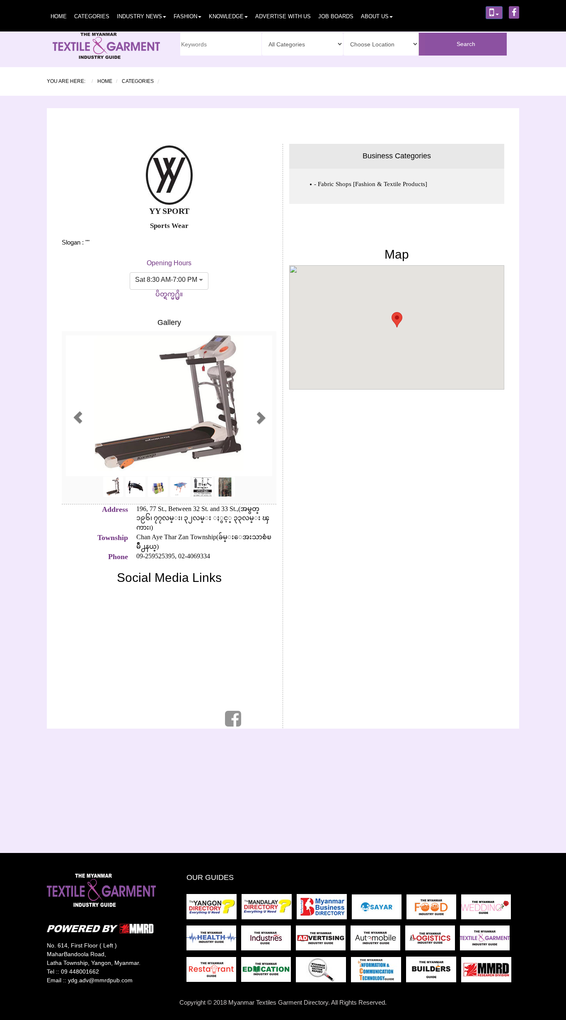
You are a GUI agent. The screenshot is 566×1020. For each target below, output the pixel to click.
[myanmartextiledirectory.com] (486, 940)
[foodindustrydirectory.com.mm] (433, 909)
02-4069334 (193, 556)
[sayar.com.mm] (379, 909)
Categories (91, 16)
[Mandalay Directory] (269, 909)
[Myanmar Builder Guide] (433, 972)
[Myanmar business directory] (324, 909)
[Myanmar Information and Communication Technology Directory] (378, 972)
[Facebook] (233, 723)
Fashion (185, 16)
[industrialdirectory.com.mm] (268, 940)
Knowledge (226, 16)
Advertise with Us (283, 16)
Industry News (139, 16)
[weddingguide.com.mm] (487, 909)
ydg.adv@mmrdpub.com (100, 980)
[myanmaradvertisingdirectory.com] (323, 940)
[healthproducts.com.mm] (213, 940)
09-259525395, (156, 556)
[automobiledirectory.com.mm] (378, 940)
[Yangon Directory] (213, 909)
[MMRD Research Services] (488, 972)
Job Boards (335, 16)
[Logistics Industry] (323, 972)
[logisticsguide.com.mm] (432, 940)
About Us (375, 16)
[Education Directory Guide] (268, 972)
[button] (78, 417)
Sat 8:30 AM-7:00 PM (166, 279)
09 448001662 (80, 971)
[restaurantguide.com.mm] (213, 972)
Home (59, 16)
